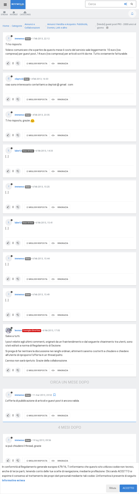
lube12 (18, 151)
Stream (4, 15)
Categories (25, 15)
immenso (19, 38)
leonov (18, 330)
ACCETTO (128, 488)
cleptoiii (19, 79)
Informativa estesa (13, 480)
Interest (14, 15)
